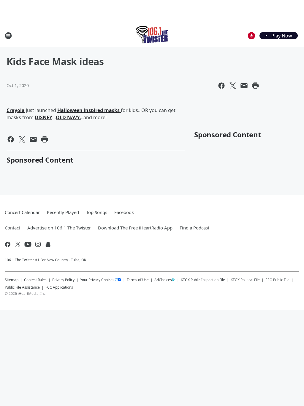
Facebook (124, 212)
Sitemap (11, 279)
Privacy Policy (63, 279)
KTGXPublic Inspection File (203, 279)
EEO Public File (277, 279)
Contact (12, 228)
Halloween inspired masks (89, 110)
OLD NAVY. (68, 117)
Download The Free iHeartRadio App (135, 228)
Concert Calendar (22, 212)
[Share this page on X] (233, 85)
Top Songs (96, 212)
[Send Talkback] (251, 35)
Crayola (16, 110)
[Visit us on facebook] (7, 244)
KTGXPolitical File (245, 279)
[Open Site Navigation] (8, 35)
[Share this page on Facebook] (221, 85)
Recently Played (63, 212)
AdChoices (163, 279)
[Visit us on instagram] (38, 244)
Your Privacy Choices (97, 279)
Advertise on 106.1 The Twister (59, 228)
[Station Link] (152, 35)
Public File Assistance (22, 287)
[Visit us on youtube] (27, 244)
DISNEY (43, 117)
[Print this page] (255, 85)
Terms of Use (138, 279)
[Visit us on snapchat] (48, 244)
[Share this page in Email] (244, 85)
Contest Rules (35, 279)
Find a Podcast (194, 228)
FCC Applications (59, 287)
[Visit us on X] (17, 244)
